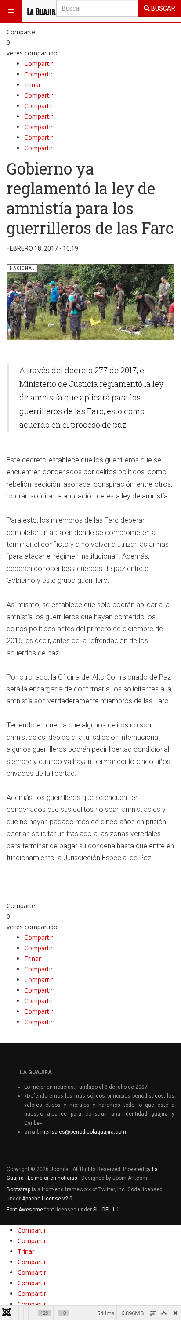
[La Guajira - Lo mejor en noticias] (43, 11)
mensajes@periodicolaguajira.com (83, 1132)
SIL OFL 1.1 (106, 1210)
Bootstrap (18, 1189)
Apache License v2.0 (47, 1199)
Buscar (162, 8)
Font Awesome (25, 1210)
